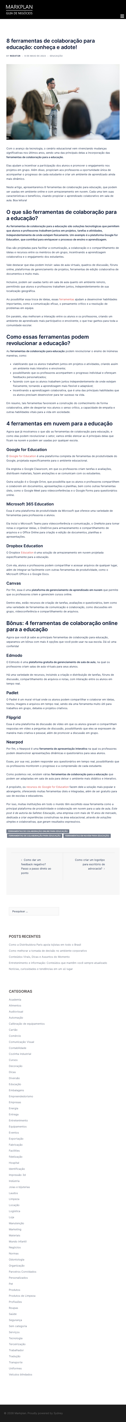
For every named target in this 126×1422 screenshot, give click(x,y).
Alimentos (15, 1005)
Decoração (15, 1066)
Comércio (15, 1035)
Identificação (17, 1168)
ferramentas (66, 299)
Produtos (14, 1289)
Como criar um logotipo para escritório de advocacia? (90, 864)
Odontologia (16, 1259)
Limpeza (14, 1199)
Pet (11, 1283)
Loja (11, 1217)
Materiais (14, 1235)
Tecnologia (15, 1338)
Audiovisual (16, 1011)
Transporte (15, 1362)
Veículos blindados (20, 1374)
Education (27, 552)
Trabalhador (16, 1350)
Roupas (13, 1307)
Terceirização (17, 1344)
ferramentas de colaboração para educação (35, 835)
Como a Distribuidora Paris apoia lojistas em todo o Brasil (45, 944)
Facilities (14, 1150)
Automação (16, 1017)
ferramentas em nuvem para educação (87, 835)
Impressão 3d (17, 1174)
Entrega (14, 1114)
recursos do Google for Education (47, 786)
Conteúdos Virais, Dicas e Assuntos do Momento (39, 956)
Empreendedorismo (21, 1096)
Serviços (14, 1332)
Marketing (15, 1229)
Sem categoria (18, 1326)
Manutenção (16, 1223)
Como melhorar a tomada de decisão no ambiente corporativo (48, 950)
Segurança (15, 1320)
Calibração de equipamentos (27, 1023)
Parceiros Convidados (22, 1271)
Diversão (14, 1078)
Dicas (12, 1072)
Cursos (13, 1060)
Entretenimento (18, 1120)
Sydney (58, 1413)
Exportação (16, 1138)
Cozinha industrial (20, 1053)
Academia (15, 999)
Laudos (13, 1193)
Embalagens (16, 1090)
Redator (15, 56)
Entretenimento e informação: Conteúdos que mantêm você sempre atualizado (58, 962)
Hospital (14, 1162)
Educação (56, 56)
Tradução (15, 1356)
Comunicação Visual (21, 1041)
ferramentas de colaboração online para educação (38, 831)
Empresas (15, 1102)
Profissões (15, 1301)
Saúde (13, 1314)
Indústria (14, 1181)
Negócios (15, 1247)
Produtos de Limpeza (22, 1295)
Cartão (13, 1029)
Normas (14, 1253)
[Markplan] (19, 9)
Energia (13, 1108)
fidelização (15, 1156)
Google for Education (22, 456)
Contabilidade (17, 1048)
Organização (17, 1265)
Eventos (14, 1132)
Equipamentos (18, 1126)
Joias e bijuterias (19, 1187)
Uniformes (15, 1368)
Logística (14, 1211)
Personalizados (18, 1277)
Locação (14, 1205)
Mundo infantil (18, 1241)
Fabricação (16, 1144)
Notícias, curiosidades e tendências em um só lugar (41, 969)
